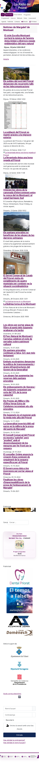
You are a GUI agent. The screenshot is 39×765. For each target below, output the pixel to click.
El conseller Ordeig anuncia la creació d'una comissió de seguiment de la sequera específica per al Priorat (18, 458)
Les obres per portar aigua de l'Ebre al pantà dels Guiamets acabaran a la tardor (18, 328)
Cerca (5, 522)
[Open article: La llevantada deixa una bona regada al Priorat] (19, 153)
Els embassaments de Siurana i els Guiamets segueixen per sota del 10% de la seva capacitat (19, 391)
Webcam (19, 18)
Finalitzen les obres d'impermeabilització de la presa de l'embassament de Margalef (17, 483)
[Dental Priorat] (19, 577)
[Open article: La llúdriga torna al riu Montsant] (17, 301)
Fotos (25, 18)
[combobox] (18, 522)
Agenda (3, 21)
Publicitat (10, 21)
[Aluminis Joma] (19, 621)
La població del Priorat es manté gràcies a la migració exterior (17, 135)
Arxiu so (13, 18)
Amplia (6, 59)
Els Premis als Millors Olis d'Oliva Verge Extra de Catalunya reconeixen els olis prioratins (18, 405)
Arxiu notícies (18, 15)
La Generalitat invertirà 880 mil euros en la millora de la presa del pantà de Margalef (18, 426)
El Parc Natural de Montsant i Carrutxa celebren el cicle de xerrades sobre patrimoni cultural (18, 340)
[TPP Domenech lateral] (19, 633)
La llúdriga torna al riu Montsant (19, 304)
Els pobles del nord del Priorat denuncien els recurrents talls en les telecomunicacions (18, 84)
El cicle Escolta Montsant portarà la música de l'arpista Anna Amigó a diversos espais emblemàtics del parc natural (19, 39)
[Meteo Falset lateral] (19, 600)
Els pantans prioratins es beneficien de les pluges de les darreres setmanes (18, 235)
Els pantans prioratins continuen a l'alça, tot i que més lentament (19, 353)
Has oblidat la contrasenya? (14, 740)
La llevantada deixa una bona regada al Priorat (18, 159)
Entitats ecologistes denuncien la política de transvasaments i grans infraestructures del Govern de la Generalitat (19, 365)
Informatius (9, 15)
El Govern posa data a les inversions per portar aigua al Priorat (18, 471)
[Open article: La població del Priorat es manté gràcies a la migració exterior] (16, 115)
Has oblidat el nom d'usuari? (14, 742)
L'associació (32, 18)
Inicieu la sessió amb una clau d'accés (21, 727)
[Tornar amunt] (36, 762)
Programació (5, 18)
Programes (27, 15)
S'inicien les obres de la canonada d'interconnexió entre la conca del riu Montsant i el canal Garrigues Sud (19, 194)
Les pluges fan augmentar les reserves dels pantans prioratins (18, 378)
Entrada (19, 735)
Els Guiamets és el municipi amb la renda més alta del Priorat (19, 416)
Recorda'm (10, 720)
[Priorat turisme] (19, 510)
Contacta (17, 21)
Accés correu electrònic (12, 694)
